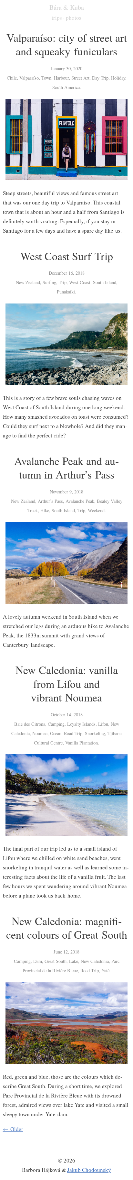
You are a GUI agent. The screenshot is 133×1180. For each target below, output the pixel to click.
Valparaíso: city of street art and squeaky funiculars (66, 44)
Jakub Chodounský (89, 1170)
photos (73, 17)
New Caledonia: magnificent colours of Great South (66, 927)
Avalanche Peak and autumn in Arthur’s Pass (66, 467)
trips (57, 17)
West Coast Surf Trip (66, 255)
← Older (13, 1129)
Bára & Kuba (66, 7)
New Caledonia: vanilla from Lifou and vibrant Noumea (66, 683)
